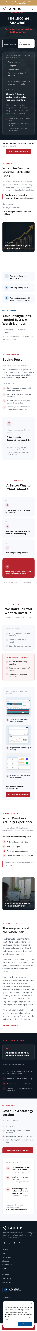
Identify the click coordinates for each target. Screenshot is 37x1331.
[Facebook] (4, 1243)
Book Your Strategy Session (18, 1150)
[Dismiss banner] (34, 3)
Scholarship (6, 1257)
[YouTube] (14, 1243)
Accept (25, 1324)
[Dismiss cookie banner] (31, 1304)
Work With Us (7, 1265)
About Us (5, 1261)
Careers (5, 1268)
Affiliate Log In (7, 1282)
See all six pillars (9, 1025)
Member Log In (7, 1278)
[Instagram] (9, 1243)
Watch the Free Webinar (19, 151)
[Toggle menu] (32, 9)
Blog (4, 1254)
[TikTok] (19, 1243)
